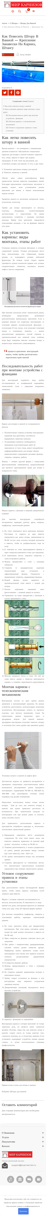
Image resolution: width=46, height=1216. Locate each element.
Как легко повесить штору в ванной (17, 106)
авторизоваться (8, 1114)
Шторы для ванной (18, 1091)
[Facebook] (11, 93)
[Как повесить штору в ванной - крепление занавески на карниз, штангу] (23, 291)
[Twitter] (5, 93)
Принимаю (23, 1211)
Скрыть (30, 101)
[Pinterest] (18, 93)
